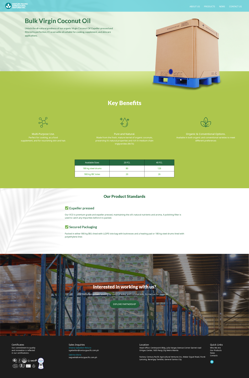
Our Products (216, 350)
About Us (195, 6)
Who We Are (215, 347)
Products (209, 6)
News (222, 6)
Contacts (214, 355)
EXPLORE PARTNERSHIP (124, 304)
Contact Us (235, 6)
